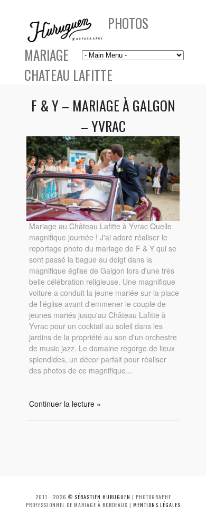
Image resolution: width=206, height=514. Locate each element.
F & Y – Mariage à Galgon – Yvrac (103, 115)
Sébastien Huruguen (102, 497)
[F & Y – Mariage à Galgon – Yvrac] (103, 217)
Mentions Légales (157, 505)
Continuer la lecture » (65, 403)
